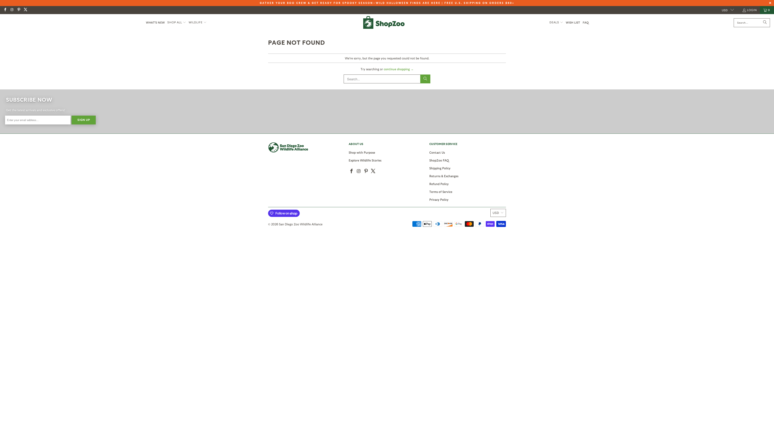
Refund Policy (439, 184)
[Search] (765, 22)
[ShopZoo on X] (25, 10)
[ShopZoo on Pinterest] (19, 10)
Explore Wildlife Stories (365, 160)
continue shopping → (399, 69)
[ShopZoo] (384, 22)
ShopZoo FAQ (439, 160)
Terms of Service (440, 192)
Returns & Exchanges (443, 176)
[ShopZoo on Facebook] (5, 10)
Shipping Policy (439, 168)
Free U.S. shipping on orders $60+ (479, 2)
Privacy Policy (438, 199)
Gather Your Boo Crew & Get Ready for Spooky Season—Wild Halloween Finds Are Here (350, 2)
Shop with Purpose (362, 152)
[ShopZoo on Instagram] (12, 10)
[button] (176, 23)
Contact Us (437, 152)
